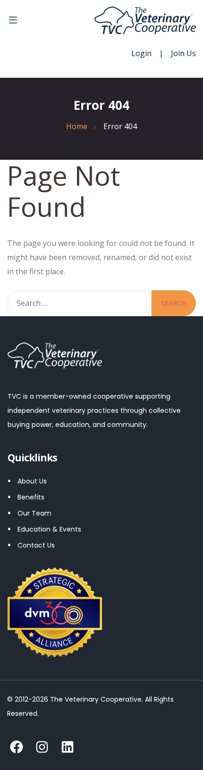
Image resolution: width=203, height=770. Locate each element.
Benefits (30, 497)
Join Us (183, 53)
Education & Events (49, 529)
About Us (32, 481)
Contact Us (36, 545)
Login (141, 53)
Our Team (34, 513)
